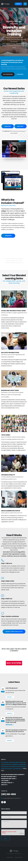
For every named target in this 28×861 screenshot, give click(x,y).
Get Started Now (8, 74)
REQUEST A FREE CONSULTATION (14, 631)
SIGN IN (18, 4)
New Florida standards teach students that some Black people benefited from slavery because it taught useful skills (15, 720)
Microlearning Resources (10, 511)
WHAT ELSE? (20, 126)
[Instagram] (5, 802)
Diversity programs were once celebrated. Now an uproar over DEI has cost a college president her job (16, 702)
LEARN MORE (20, 74)
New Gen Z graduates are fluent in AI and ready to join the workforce (16, 730)
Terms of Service (18, 857)
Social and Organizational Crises (13, 311)
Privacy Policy (10, 857)
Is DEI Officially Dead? (12, 688)
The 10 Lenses (5, 435)
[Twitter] (2, 802)
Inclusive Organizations (10, 352)
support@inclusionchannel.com (12, 798)
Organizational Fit (8, 475)
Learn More (8, 235)
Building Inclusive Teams (10, 390)
